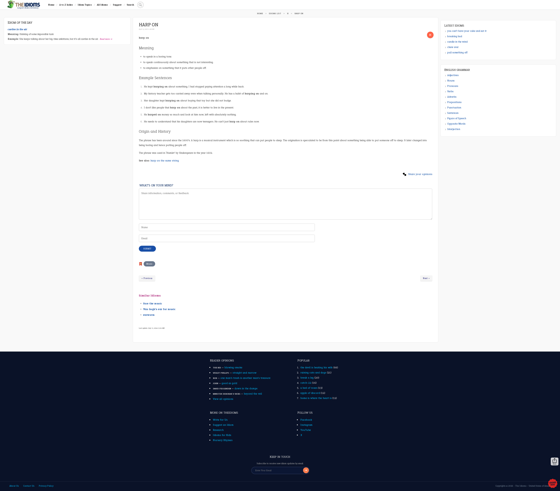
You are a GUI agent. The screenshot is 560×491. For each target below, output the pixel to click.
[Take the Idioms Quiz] (552, 483)
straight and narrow (245, 372)
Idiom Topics (85, 4)
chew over (453, 47)
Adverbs (452, 96)
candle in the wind (457, 41)
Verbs (450, 91)
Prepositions (454, 102)
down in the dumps (246, 388)
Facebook (306, 420)
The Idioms (520, 485)
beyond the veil (253, 393)
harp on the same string (164, 160)
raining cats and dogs (313, 372)
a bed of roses (308, 388)
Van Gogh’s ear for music (159, 309)
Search (130, 4)
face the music (152, 303)
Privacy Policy (46, 485)
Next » (426, 278)
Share (554, 464)
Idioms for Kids (222, 435)
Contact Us (28, 485)
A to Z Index (66, 4)
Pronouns (452, 86)
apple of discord (310, 393)
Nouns (451, 80)
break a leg (307, 377)
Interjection (453, 129)
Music (149, 263)
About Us (14, 485)
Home (51, 4)
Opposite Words (456, 123)
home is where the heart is (316, 398)
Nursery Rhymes (222, 440)
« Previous (147, 278)
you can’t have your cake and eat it (467, 31)
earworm (149, 315)
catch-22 (305, 382)
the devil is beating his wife (316, 367)
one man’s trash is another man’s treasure (245, 378)
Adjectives (453, 75)
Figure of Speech (456, 118)
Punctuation (454, 107)
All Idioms (102, 4)
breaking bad (454, 36)
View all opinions (223, 399)
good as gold (229, 383)
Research (218, 430)
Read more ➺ (106, 39)
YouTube (305, 430)
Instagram (306, 425)
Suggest (117, 4)
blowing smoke (233, 367)
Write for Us (220, 420)
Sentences (453, 113)
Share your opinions (420, 174)
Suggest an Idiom (223, 425)
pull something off (457, 52)
